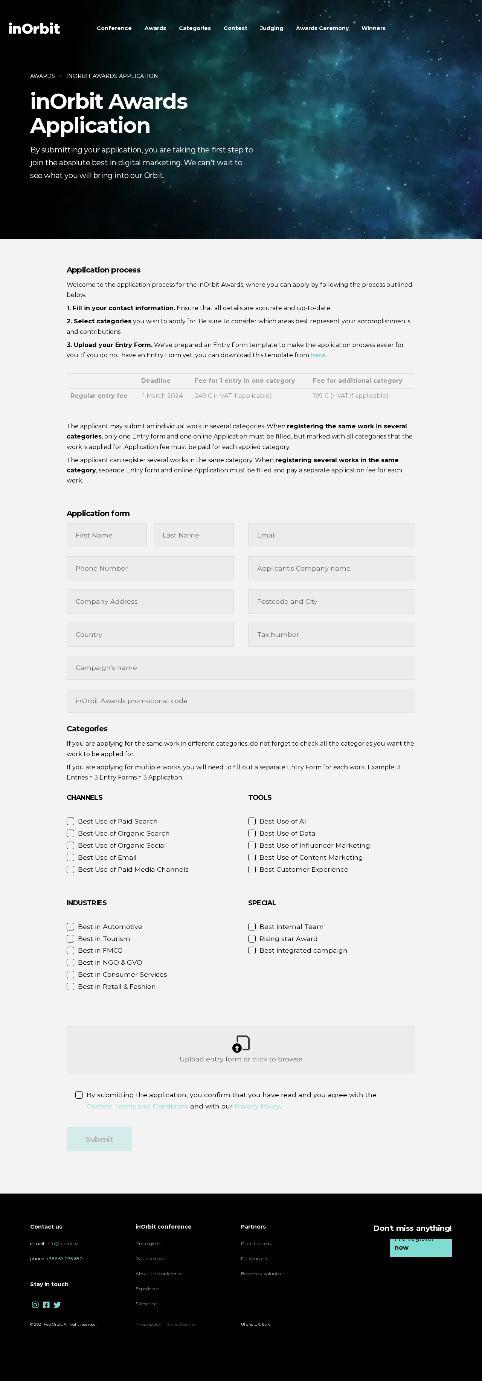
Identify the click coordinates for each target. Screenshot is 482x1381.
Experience (148, 1288)
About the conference (159, 1273)
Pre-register (148, 1243)
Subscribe (146, 1303)
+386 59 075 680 (64, 1258)
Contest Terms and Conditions (137, 1106)
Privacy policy (148, 1324)
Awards (42, 76)
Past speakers (150, 1258)
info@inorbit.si (62, 1243)
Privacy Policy (257, 1106)
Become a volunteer (262, 1273)
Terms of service (181, 1324)
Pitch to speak (256, 1243)
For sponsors (254, 1258)
